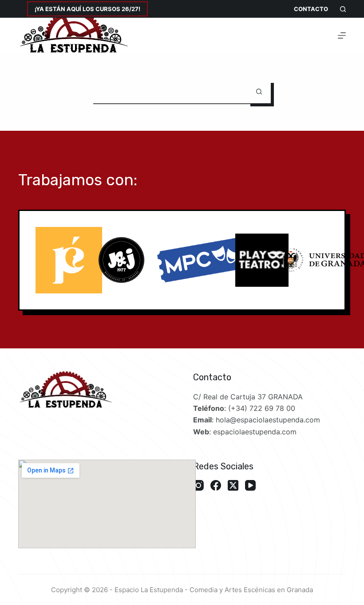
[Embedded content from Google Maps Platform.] (107, 504)
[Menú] (342, 35)
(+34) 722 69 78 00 (261, 408)
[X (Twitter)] (233, 485)
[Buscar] (343, 9)
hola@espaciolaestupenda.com (268, 419)
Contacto (311, 8)
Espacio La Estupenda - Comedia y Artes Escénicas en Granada (214, 589)
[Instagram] (198, 485)
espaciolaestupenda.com (255, 431)
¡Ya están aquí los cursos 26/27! (87, 8)
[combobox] (170, 91)
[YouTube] (250, 485)
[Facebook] (215, 485)
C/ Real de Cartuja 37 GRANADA (248, 396)
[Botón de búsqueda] (259, 91)
